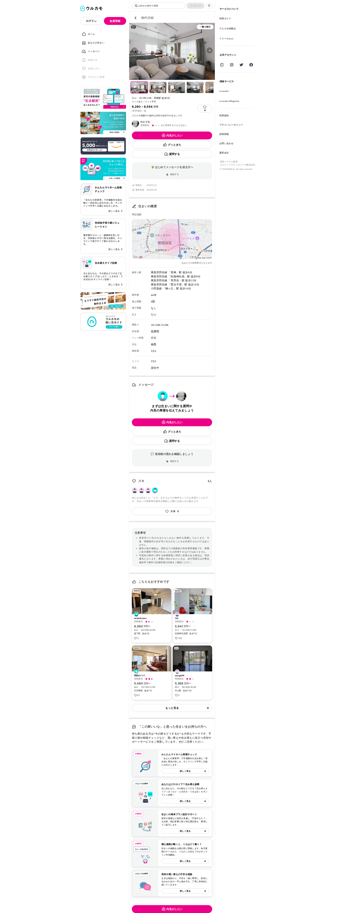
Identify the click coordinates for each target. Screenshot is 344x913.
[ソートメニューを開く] (209, 6)
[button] (134, 50)
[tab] (139, 87)
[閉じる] (135, 18)
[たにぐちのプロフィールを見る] (135, 123)
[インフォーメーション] (145, 110)
